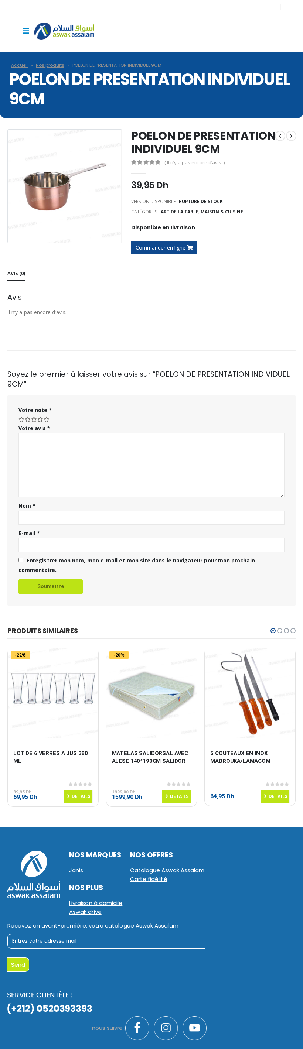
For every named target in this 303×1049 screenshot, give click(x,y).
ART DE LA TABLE (179, 212)
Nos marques (95, 855)
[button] (273, 630)
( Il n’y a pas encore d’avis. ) (194, 162)
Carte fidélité (148, 879)
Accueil (19, 65)
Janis (76, 870)
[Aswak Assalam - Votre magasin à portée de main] (64, 31)
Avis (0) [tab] (16, 273)
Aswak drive (85, 912)
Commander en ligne (161, 247)
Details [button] (81, 796)
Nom (26, 505)
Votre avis (34, 428)
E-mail (29, 533)
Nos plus (86, 888)
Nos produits (50, 65)
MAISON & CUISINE (222, 212)
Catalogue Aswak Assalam (167, 870)
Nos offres (151, 855)
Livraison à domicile (95, 903)
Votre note (35, 410)
